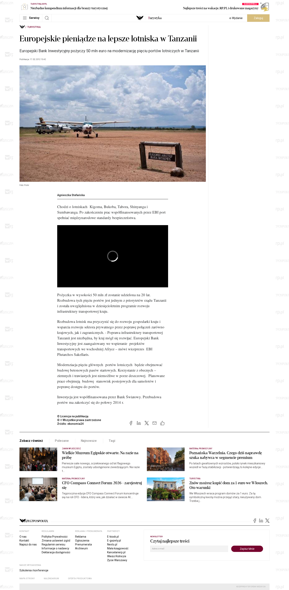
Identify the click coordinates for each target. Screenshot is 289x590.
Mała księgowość (117, 548)
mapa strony (27, 578)
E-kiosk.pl (113, 536)
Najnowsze (89, 441)
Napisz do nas (28, 544)
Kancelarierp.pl (116, 552)
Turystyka (34, 27)
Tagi (112, 441)
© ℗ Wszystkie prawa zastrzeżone (79, 420)
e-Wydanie (236, 18)
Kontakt (24, 540)
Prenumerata (83, 544)
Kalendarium (51, 578)
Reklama (80, 536)
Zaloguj (258, 18)
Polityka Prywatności (54, 536)
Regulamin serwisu (53, 544)
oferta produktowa (80, 578)
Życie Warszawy (117, 560)
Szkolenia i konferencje (33, 570)
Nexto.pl (112, 544)
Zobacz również (31, 441)
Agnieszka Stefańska (71, 195)
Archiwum (81, 548)
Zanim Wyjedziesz (71, 449)
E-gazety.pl (114, 540)
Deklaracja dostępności (56, 552)
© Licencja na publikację (73, 416)
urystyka (155, 18)
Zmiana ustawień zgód (56, 540)
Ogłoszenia (82, 540)
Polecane (62, 441)
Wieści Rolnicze (116, 556)
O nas (23, 536)
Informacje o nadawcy (55, 548)
